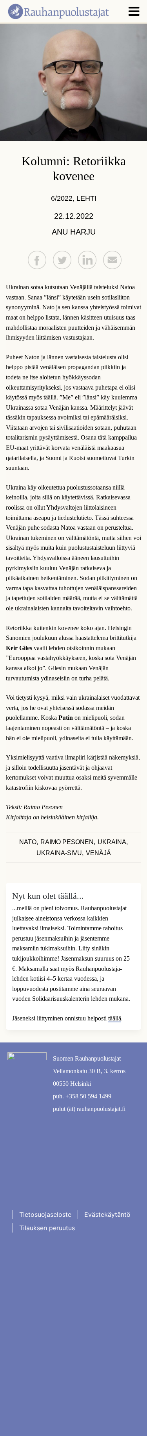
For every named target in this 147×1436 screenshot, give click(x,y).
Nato (27, 842)
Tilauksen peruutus (47, 1228)
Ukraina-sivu (59, 853)
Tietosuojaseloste (45, 1214)
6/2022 (62, 198)
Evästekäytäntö (107, 1214)
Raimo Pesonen (67, 842)
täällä (114, 1018)
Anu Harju (74, 231)
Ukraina (112, 842)
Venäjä (98, 853)
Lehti (86, 198)
